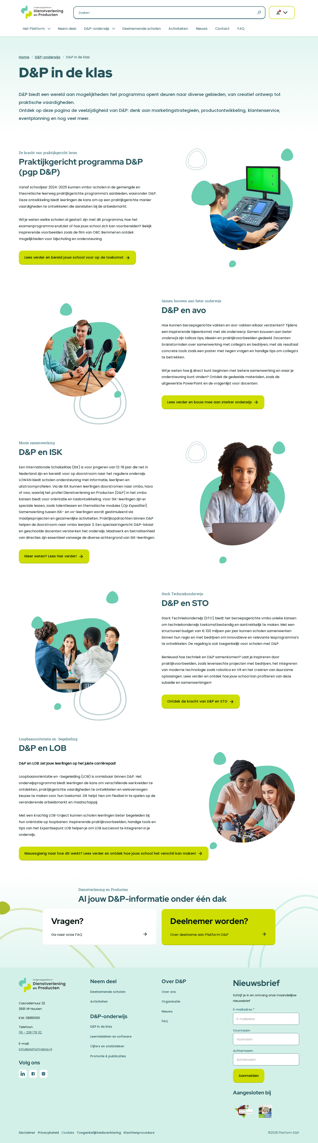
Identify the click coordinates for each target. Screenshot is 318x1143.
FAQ (240, 28)
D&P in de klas (101, 1026)
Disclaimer (27, 1132)
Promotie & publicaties (108, 1056)
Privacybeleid (48, 1132)
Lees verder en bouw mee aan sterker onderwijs (209, 402)
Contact (222, 28)
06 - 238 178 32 (30, 1032)
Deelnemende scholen (141, 28)
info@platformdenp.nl (35, 1049)
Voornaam (241, 1030)
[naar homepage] (52, 987)
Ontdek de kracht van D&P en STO (197, 701)
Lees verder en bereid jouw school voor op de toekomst (74, 257)
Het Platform (34, 28)
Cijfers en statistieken (107, 1046)
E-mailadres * (244, 1009)
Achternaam (243, 1051)
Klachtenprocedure (139, 1132)
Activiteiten (178, 28)
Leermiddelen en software (111, 1036)
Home (24, 57)
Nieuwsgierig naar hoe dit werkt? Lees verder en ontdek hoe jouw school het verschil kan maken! (110, 853)
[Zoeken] (259, 12)
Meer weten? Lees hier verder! (50, 556)
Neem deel (67, 28)
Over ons (169, 992)
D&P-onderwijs (96, 28)
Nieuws (201, 28)
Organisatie (171, 1001)
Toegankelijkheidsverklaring (99, 1132)
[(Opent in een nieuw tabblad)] (23, 1074)
